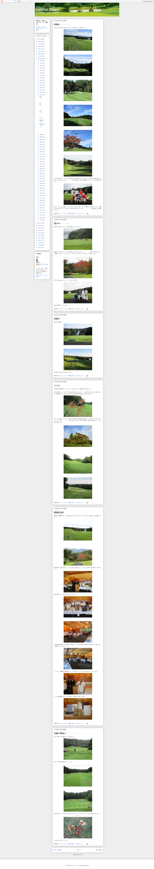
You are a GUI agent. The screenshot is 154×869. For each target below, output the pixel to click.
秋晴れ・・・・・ (62, 24)
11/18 (41, 73)
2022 (39, 48)
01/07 (41, 220)
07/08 (41, 156)
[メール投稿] (87, 213)
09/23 (41, 92)
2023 (39, 46)
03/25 (41, 193)
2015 (39, 228)
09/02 (41, 137)
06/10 (41, 166)
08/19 (41, 142)
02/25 (41, 203)
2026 (39, 39)
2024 (39, 44)
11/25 (41, 70)
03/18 (41, 195)
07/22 (41, 151)
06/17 (41, 164)
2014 (39, 230)
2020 (39, 53)
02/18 (41, 205)
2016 (39, 225)
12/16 (41, 63)
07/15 (41, 154)
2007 (39, 247)
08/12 (41, 144)
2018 (39, 58)
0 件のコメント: (80, 213)
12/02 (41, 68)
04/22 (41, 183)
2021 (39, 51)
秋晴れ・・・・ (61, 319)
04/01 (41, 190)
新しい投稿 (57, 850)
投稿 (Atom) (79, 854)
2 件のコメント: (80, 723)
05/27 (41, 171)
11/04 (41, 77)
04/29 (41, 181)
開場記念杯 (59, 512)
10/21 (41, 82)
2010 (39, 240)
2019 (39, 56)
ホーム (78, 850)
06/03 (41, 168)
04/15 (41, 186)
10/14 (41, 85)
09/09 (41, 134)
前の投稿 (99, 850)
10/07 (41, 87)
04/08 (41, 188)
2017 (39, 223)
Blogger (87, 865)
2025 (39, 41)
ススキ (57, 385)
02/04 (41, 210)
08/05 (41, 147)
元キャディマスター (43, 265)
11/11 (41, 75)
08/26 (41, 139)
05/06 (41, 178)
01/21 (41, 215)
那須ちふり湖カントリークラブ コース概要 (41, 28)
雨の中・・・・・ (62, 223)
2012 (39, 235)
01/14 (41, 217)
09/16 (41, 95)
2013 (39, 232)
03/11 (41, 198)
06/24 (41, 161)
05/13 (41, 176)
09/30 (41, 90)
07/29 (41, 149)
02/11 (41, 207)
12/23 (41, 60)
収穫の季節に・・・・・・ (66, 733)
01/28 (41, 212)
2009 (39, 242)
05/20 (41, 173)
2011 (39, 237)
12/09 (41, 65)
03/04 (41, 200)
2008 (39, 245)
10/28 (41, 80)
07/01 (41, 159)
